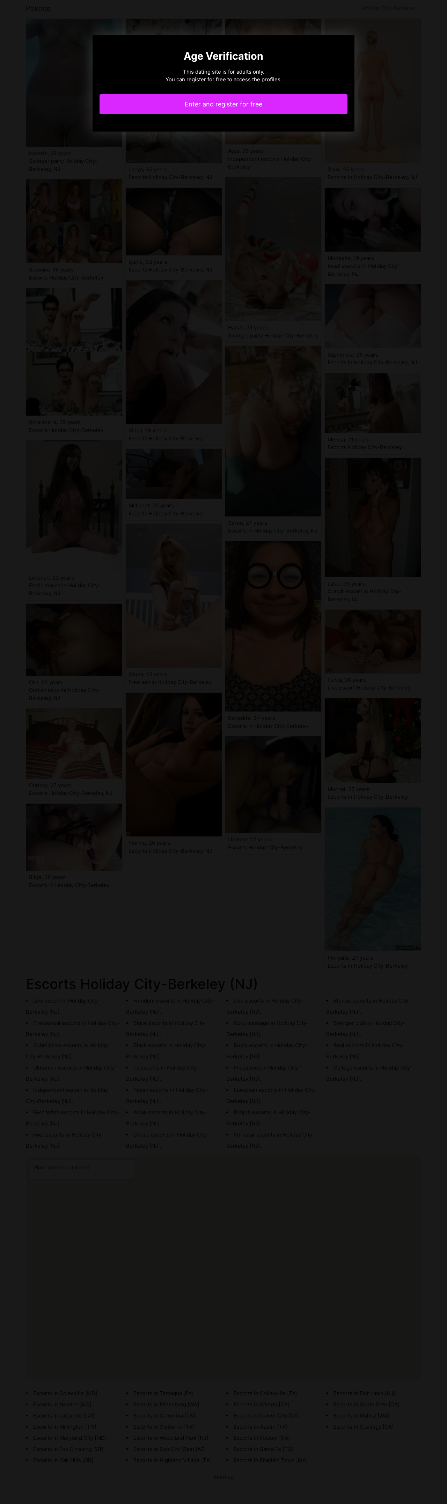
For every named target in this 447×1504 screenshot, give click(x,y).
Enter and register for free (223, 104)
